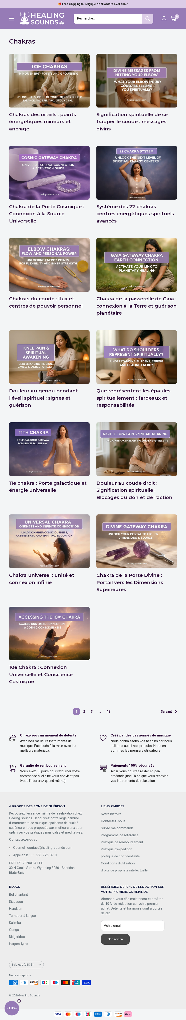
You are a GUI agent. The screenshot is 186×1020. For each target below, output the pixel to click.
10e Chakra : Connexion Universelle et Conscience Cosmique (41, 674)
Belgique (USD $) (23, 964)
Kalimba (15, 923)
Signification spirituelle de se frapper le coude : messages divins (132, 122)
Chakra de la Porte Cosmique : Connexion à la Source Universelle (46, 214)
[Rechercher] (147, 19)
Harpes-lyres (18, 944)
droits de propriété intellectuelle (124, 870)
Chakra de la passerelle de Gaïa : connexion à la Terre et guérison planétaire (136, 306)
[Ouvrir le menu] (11, 18)
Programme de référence (120, 835)
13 (108, 711)
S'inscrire (115, 939)
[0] (173, 18)
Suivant (166, 711)
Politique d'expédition (116, 849)
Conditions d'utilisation (118, 863)
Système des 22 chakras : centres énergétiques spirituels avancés (135, 214)
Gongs (14, 930)
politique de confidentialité (120, 856)
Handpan (15, 909)
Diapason (16, 902)
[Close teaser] (19, 1001)
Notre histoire (111, 814)
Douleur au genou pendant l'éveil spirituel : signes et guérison (43, 398)
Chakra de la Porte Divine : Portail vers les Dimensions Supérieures (129, 582)
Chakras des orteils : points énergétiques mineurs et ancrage (42, 122)
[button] (12, 1008)
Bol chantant (18, 895)
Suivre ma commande (117, 828)
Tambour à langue (22, 916)
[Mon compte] (164, 18)
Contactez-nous (113, 821)
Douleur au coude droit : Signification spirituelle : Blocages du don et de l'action (134, 490)
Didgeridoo (17, 937)
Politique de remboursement (122, 842)
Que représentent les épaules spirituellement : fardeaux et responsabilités (133, 398)
